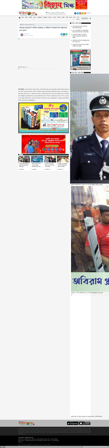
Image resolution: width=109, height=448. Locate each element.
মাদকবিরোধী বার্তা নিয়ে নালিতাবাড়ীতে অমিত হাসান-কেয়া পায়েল (81, 41)
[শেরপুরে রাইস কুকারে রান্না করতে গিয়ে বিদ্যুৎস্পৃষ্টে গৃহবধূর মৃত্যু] (24, 159)
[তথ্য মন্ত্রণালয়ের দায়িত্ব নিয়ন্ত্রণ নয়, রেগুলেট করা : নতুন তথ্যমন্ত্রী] (50, 159)
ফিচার (70, 17)
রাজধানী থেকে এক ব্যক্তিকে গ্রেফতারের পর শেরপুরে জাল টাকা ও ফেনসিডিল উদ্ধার (86, 416)
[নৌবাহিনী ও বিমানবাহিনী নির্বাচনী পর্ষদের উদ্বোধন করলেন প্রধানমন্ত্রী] (63, 159)
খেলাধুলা (54, 17)
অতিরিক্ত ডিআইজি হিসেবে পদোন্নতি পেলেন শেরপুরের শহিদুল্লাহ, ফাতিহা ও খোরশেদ (87, 184)
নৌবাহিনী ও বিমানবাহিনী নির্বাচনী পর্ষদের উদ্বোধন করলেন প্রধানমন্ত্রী (62, 165)
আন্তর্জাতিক (39, 17)
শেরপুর (28, 24)
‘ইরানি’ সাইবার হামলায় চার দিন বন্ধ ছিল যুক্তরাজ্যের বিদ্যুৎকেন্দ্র (36, 165)
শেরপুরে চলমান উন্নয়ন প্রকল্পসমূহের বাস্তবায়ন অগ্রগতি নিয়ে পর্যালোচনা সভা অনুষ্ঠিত (80, 36)
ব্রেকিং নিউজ (24, 24)
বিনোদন (50, 17)
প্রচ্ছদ (23, 17)
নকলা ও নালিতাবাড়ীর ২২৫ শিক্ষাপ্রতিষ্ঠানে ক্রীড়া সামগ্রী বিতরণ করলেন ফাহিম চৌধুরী (80, 31)
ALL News (77, 18)
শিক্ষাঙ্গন (59, 17)
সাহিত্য (63, 17)
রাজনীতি (30, 17)
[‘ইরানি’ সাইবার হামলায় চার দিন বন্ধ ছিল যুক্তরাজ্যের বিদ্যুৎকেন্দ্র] (37, 159)
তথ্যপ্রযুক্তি (45, 17)
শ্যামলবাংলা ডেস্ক (27, 34)
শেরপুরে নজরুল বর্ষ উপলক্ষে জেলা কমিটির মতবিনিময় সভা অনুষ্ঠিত (80, 45)
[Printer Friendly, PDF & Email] (64, 36)
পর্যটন (67, 17)
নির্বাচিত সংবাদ (48, 169)
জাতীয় (26, 17)
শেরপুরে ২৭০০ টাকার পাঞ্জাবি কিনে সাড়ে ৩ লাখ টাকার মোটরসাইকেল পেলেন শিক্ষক (87, 293)
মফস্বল (34, 17)
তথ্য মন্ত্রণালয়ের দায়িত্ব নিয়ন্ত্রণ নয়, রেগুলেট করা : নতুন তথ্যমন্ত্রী (50, 165)
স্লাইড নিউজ (32, 24)
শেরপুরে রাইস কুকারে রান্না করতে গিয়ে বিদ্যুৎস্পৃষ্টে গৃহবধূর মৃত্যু (24, 165)
